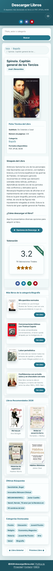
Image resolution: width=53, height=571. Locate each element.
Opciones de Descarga (26, 230)
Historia (11, 536)
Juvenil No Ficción (26, 536)
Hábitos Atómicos (37, 465)
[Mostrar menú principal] (48, 16)
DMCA (36, 567)
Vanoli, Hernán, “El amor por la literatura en (26, 503)
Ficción (11, 525)
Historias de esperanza (16, 467)
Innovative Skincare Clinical (19, 492)
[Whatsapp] (29, 283)
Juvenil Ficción (37, 525)
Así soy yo (16, 431)
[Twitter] (21, 22)
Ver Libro (39, 315)
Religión (11, 530)
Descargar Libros (26, 5)
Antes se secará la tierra (37, 432)
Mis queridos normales (29, 300)
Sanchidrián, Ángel (16, 487)
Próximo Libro (35, 550)
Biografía (16, 48)
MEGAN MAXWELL (16, 498)
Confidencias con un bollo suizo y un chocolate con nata (32, 375)
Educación (22, 525)
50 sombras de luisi (16, 508)
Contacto (28, 567)
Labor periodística (27, 350)
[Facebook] (26, 22)
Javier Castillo (33, 498)
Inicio (8, 48)
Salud (10, 541)
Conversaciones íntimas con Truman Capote (29, 325)
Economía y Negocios (27, 530)
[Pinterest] (32, 22)
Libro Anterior (17, 550)
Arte (39, 536)
